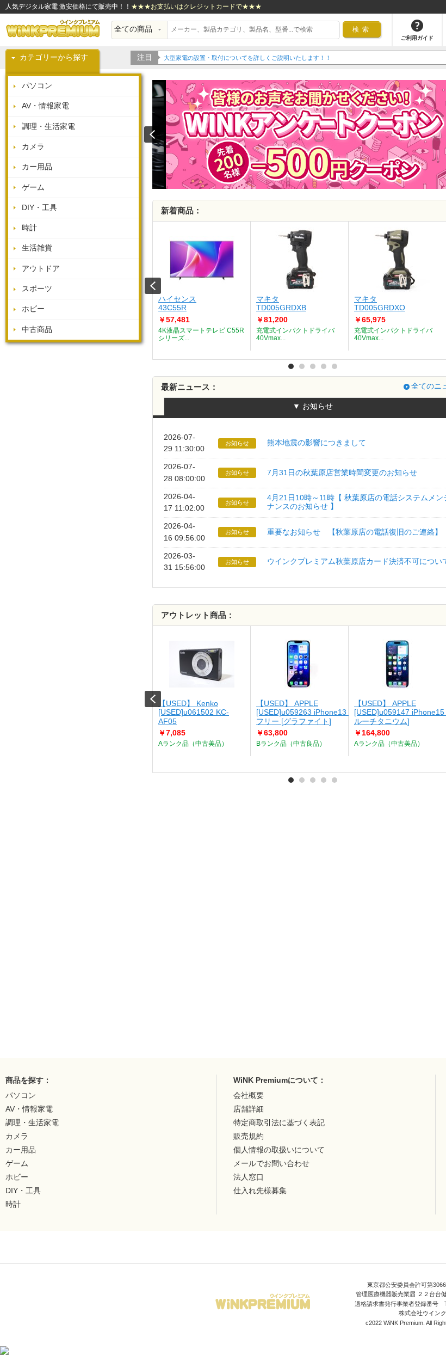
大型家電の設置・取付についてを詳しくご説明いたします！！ (247, 57)
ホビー (33, 309)
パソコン (37, 86)
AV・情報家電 (45, 106)
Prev (153, 286)
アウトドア (41, 269)
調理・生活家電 (48, 126)
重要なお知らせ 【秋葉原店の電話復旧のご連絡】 (354, 532)
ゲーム (33, 187)
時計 (29, 228)
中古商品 (37, 330)
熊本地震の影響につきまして (316, 443)
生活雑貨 (37, 248)
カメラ (33, 147)
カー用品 (37, 167)
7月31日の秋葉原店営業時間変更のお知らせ (342, 473)
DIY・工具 (39, 208)
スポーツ (37, 289)
